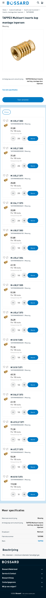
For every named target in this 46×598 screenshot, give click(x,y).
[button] (24, 138)
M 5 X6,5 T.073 (20, 395)
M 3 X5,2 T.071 (20, 177)
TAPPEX (40, 541)
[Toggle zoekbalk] (38, 3)
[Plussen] (24, 138)
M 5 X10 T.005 (20, 341)
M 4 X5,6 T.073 (20, 313)
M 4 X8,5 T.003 (20, 231)
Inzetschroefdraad (15, 10)
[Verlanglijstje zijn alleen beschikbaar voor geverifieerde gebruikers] (3, 120)
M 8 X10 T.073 (20, 478)
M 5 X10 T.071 (20, 368)
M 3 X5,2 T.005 (20, 149)
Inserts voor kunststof (31, 10)
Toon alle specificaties (10, 90)
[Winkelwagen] (42, 3)
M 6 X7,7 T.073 (20, 450)
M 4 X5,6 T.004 (20, 259)
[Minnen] (13, 138)
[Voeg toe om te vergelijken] (6, 120)
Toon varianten (23, 100)
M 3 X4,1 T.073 (20, 204)
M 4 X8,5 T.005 (20, 286)
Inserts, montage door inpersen (13, 12)
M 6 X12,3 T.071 (20, 423)
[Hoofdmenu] (3, 3)
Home (4, 10)
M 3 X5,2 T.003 (20, 122)
